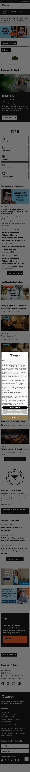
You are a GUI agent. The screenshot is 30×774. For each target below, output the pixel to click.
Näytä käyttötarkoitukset (15, 413)
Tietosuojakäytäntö (15, 417)
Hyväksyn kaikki (15, 407)
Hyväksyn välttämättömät (15, 410)
